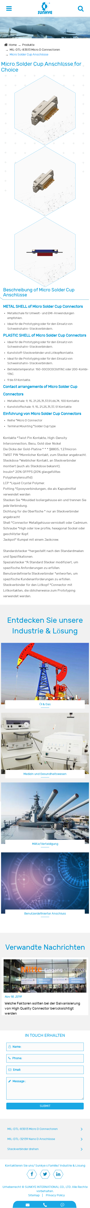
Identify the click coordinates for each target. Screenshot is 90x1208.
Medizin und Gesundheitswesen (45, 774)
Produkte (28, 45)
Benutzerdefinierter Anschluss (45, 913)
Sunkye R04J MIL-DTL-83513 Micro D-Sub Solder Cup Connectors (45, 177)
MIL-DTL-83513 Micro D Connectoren (35, 49)
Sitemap (34, 1195)
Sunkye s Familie (46, 1165)
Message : (19, 1081)
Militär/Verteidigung (45, 844)
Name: (16, 1046)
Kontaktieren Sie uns (19, 1165)
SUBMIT (45, 1106)
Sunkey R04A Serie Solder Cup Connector (45, 106)
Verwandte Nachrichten (45, 947)
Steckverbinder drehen (23, 1149)
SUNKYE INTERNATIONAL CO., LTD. (48, 1187)
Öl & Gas (45, 704)
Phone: (17, 1058)
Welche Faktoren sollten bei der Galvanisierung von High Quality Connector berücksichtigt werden (42, 1006)
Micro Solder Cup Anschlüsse (29, 54)
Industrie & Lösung (72, 1165)
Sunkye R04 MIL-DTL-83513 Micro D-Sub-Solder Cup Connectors (45, 248)
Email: (16, 1070)
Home (13, 45)
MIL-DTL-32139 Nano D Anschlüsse (31, 1139)
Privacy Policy (55, 1195)
